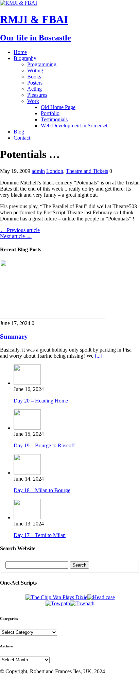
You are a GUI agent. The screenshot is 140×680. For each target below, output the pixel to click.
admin (38, 171)
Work (33, 101)
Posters (34, 83)
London (54, 171)
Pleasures (37, 95)
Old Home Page (58, 107)
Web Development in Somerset (74, 125)
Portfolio (50, 113)
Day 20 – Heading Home (41, 401)
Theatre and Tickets (87, 171)
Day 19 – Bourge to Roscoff (44, 445)
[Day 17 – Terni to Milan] (27, 517)
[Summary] (52, 317)
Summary (14, 336)
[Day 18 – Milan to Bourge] (27, 473)
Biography (25, 58)
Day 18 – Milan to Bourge (42, 490)
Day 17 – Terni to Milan (40, 535)
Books (34, 76)
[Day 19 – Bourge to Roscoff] (27, 428)
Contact (22, 138)
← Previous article (20, 230)
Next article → (16, 236)
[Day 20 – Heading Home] (27, 383)
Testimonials (54, 119)
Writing (35, 70)
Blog (19, 132)
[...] (98, 356)
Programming (41, 64)
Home (20, 52)
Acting (34, 89)
